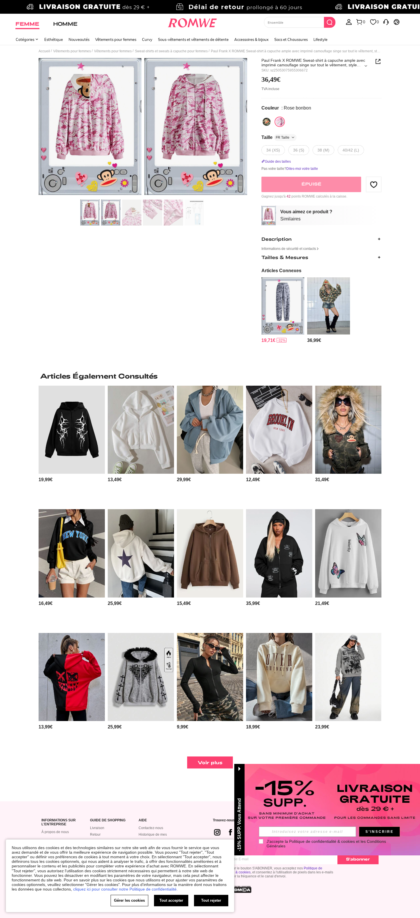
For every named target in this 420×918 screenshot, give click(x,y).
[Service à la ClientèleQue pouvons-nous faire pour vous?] (386, 21)
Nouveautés (79, 39)
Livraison (97, 828)
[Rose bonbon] (280, 122)
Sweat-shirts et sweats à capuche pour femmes (171, 51)
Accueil (44, 51)
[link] (210, 7)
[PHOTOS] (143, 127)
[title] (210, 376)
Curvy (147, 39)
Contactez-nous (151, 828)
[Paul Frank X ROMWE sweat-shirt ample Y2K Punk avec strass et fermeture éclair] (279, 553)
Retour (95, 835)
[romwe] (192, 22)
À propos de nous (55, 832)
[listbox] (349, 22)
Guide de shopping (107, 820)
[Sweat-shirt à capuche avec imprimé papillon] (348, 553)
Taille (275, 137)
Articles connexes (281, 270)
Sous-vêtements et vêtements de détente (193, 39)
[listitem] (282, 310)
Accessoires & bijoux (251, 39)
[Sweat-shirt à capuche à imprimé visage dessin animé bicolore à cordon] (72, 677)
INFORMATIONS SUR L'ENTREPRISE (58, 822)
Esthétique (53, 39)
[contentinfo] (268, 340)
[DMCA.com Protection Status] (241, 889)
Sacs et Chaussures (291, 39)
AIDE (143, 820)
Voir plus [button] (210, 762)
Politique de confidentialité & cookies (322, 841)
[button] (373, 184)
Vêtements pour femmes (115, 39)
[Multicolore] (266, 122)
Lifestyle (320, 39)
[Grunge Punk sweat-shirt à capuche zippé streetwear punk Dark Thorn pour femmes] (72, 430)
